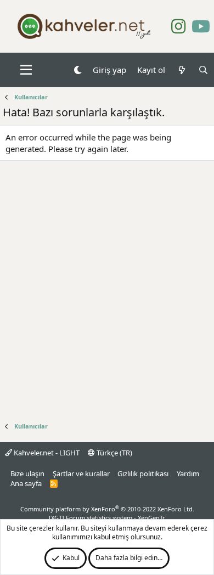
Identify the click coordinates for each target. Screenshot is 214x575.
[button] (26, 70)
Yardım (188, 473)
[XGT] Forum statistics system (107, 518)
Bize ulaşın (27, 473)
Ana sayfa (26, 483)
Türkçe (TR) (113, 453)
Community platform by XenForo (107, 509)
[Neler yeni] (181, 70)
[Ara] (203, 70)
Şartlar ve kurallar (81, 473)
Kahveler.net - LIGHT (46, 453)
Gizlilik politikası (142, 473)
